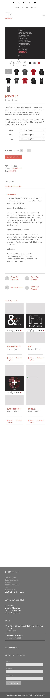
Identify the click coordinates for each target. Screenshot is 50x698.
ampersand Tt (14, 346)
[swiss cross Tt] (14, 385)
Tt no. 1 (31, 409)
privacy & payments (12, 613)
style (11, 131)
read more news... (12, 648)
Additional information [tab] (13, 186)
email (8, 662)
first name (9, 669)
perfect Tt (12, 171)
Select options (10, 359)
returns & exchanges (13, 610)
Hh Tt (30, 346)
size (11, 139)
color (11, 135)
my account (9, 605)
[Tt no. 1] (35, 385)
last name (9, 675)
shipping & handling (12, 608)
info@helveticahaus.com (14, 592)
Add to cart (13, 157)
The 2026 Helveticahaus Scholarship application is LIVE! (24, 627)
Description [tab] (9, 181)
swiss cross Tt (14, 409)
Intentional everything (14, 636)
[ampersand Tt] (14, 323)
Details (20, 358)
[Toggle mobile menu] (44, 15)
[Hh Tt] (35, 323)
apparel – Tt (17, 168)
